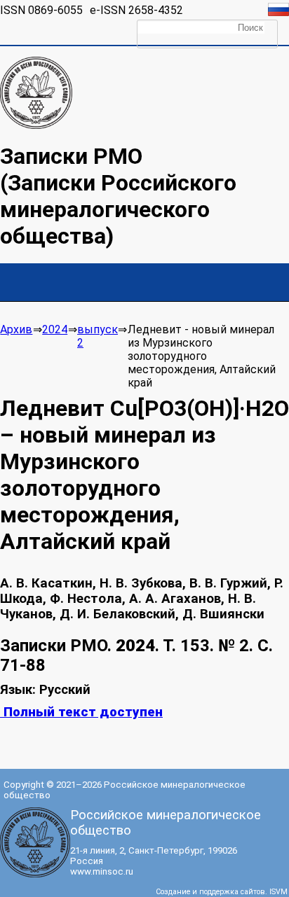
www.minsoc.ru (101, 871)
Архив (16, 329)
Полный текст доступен (81, 712)
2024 (54, 329)
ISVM (278, 891)
